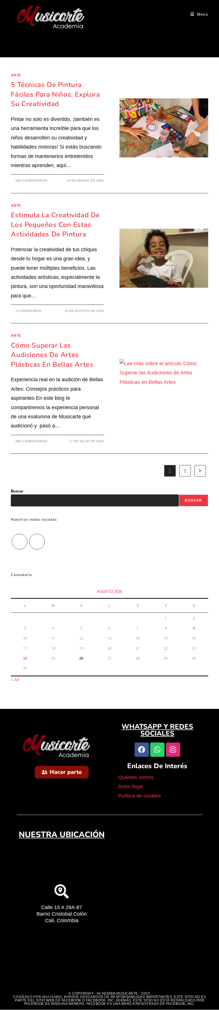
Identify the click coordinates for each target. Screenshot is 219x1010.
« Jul (15, 680)
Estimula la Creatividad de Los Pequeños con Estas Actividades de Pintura (55, 224)
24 (25, 658)
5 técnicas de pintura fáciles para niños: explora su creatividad (55, 94)
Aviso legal (131, 786)
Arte (16, 75)
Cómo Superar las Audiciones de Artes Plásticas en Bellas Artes (52, 355)
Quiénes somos (136, 777)
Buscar (17, 491)
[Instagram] (19, 541)
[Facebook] (37, 541)
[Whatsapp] (157, 750)
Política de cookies (139, 796)
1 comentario (28, 311)
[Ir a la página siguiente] (200, 470)
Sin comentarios (31, 180)
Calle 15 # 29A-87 (61, 907)
